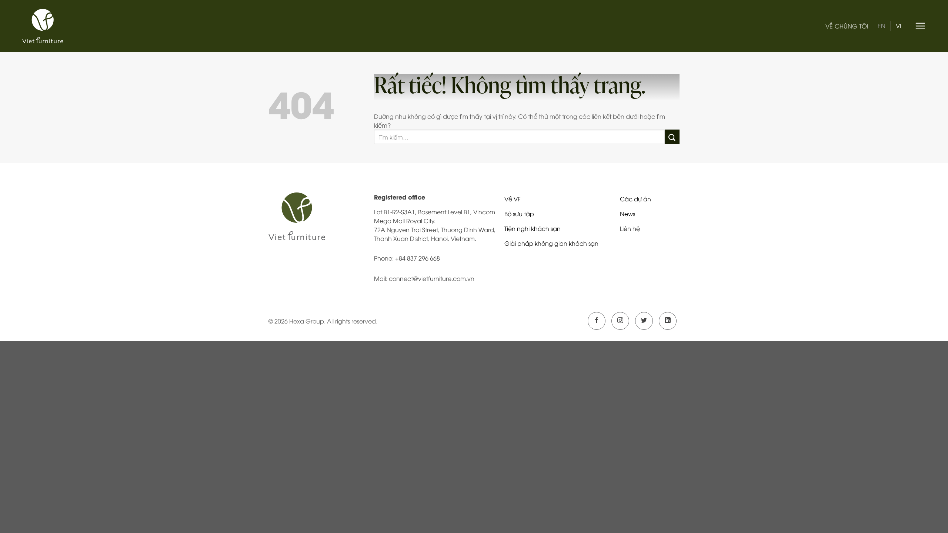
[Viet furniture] (55, 26)
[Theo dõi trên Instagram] (620, 321)
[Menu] (920, 26)
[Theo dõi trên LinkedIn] (668, 321)
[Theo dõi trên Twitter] (644, 321)
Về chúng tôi (847, 26)
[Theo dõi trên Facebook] (596, 321)
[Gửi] (672, 137)
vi (898, 25)
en (881, 25)
